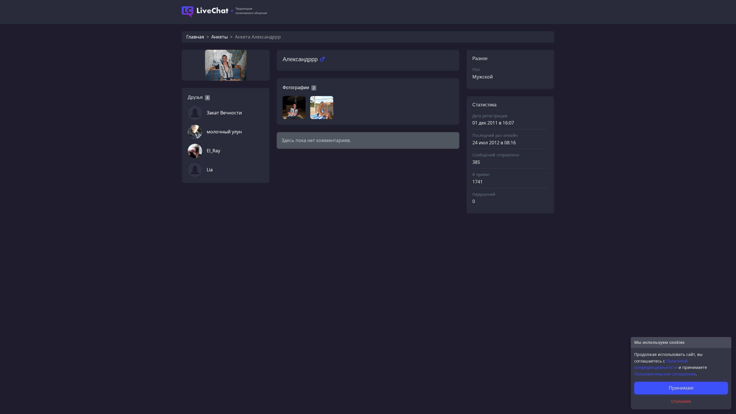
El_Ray (213, 150)
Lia (210, 169)
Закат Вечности (224, 113)
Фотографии (296, 87)
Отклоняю (681, 401)
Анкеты (219, 37)
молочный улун (224, 132)
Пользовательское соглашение (665, 374)
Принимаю (681, 388)
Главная (195, 37)
